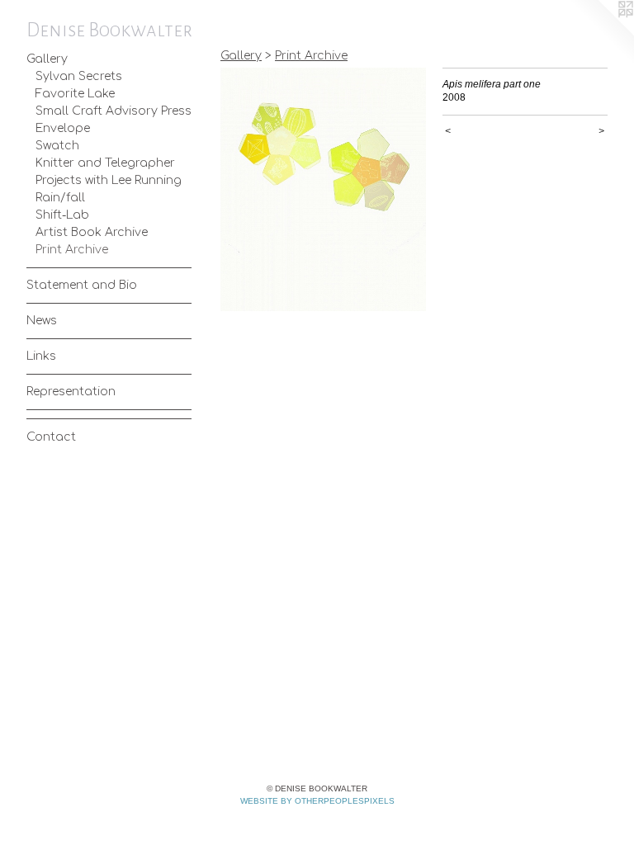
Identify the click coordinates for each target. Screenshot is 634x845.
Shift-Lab (62, 215)
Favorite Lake (75, 93)
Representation (71, 391)
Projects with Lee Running (108, 180)
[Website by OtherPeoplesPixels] (601, 33)
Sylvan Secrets (78, 76)
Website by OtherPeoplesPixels (317, 800)
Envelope (62, 128)
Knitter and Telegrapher (105, 163)
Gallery (47, 59)
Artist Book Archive (91, 232)
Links (41, 356)
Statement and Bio (81, 285)
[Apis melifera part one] (323, 189)
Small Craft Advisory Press (113, 111)
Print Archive (71, 249)
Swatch (57, 145)
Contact (51, 437)
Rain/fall (60, 197)
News (41, 320)
